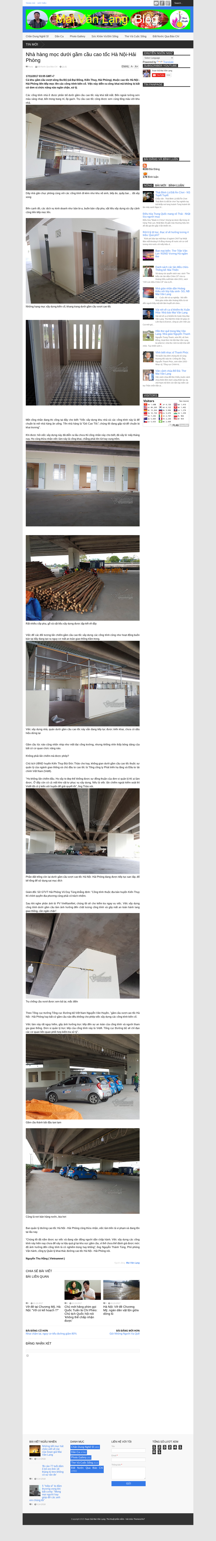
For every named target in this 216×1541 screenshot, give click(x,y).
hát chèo (129, 1519)
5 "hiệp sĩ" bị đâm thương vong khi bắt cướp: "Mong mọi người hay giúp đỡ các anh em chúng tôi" (45, 1493)
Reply (30, 67)
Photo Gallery (77, 36)
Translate (168, 62)
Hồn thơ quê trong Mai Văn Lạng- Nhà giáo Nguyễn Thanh (172, 332)
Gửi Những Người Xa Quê (125, 1333)
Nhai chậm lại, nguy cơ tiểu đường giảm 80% (51, 1333)
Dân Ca (59, 36)
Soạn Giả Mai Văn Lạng (95, 1519)
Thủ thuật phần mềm (115, 1519)
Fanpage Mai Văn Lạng (162, 3)
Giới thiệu (41, 3)
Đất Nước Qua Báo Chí (166, 36)
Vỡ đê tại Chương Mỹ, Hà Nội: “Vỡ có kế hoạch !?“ (43, 1308)
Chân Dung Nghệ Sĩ (37, 36)
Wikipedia (167, 3)
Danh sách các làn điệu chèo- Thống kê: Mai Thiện (172, 268)
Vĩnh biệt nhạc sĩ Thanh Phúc (171, 352)
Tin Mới (32, 44)
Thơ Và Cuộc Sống (135, 36)
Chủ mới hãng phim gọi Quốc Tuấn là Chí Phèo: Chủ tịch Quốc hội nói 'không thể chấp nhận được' (81, 1313)
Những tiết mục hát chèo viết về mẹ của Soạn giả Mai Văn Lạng (52, 1450)
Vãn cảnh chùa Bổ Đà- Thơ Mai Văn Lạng (170, 372)
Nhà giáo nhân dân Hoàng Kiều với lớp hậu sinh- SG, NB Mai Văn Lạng (172, 291)
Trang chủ (30, 3)
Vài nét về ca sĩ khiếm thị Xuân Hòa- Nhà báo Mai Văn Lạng (172, 311)
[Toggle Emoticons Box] (27, 1355)
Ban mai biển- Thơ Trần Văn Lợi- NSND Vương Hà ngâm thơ (171, 253)
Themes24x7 (139, 1519)
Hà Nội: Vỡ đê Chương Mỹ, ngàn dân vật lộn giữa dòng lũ (121, 1310)
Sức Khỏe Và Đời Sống (105, 36)
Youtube (156, 3)
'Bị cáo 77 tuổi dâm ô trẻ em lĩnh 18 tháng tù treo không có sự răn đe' (53, 1470)
